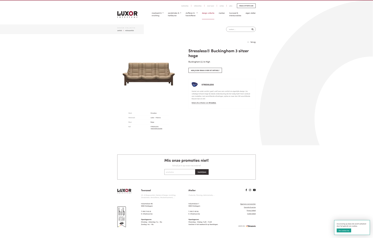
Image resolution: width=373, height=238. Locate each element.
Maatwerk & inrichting (157, 14)
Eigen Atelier (251, 13)
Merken (222, 13)
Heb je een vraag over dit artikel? (205, 70)
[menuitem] (157, 15)
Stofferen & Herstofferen (191, 14)
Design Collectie (208, 13)
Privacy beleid (251, 210)
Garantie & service (250, 207)
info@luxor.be (148, 214)
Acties (222, 6)
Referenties (198, 6)
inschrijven (202, 172)
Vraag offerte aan (246, 6)
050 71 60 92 (194, 211)
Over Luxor (210, 6)
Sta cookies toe (344, 230)
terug (253, 41)
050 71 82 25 (147, 211)
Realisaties (184, 6)
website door (241, 226)
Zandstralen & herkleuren (173, 14)
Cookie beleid (251, 214)
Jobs (230, 6)
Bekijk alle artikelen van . (204, 103)
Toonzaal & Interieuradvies (235, 14)
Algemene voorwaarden (248, 204)
